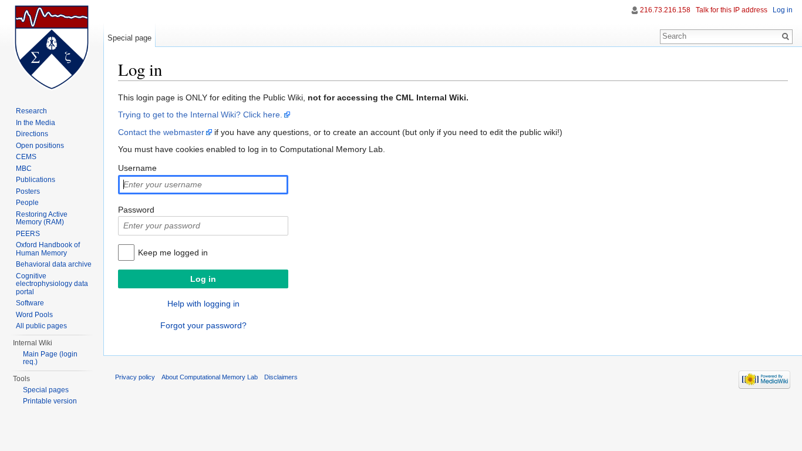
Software (30, 303)
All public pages (41, 326)
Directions (32, 134)
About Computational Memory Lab (209, 377)
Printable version (50, 401)
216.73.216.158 (665, 10)
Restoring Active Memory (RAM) (42, 218)
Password (136, 209)
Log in (783, 10)
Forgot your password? (203, 325)
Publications (35, 180)
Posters (28, 191)
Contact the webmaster (161, 132)
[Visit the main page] (52, 47)
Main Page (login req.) (50, 358)
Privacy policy (135, 377)
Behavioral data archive (54, 264)
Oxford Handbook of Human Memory (48, 249)
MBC (24, 168)
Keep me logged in (173, 252)
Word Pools (34, 315)
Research (31, 111)
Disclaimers (281, 377)
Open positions (40, 146)
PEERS (28, 234)
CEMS (26, 157)
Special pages (46, 390)
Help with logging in (203, 303)
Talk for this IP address (731, 10)
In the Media (35, 123)
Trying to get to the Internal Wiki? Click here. (200, 114)
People (27, 202)
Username (137, 168)
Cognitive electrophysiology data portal (52, 284)
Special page (129, 37)
